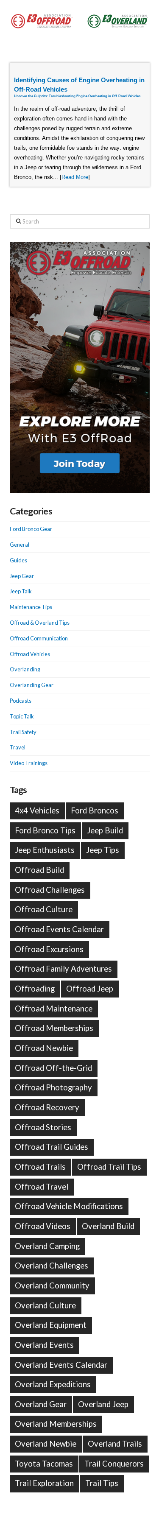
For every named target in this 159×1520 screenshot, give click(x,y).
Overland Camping (47, 1246)
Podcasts (20, 700)
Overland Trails (115, 1443)
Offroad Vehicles (30, 654)
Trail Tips (101, 1483)
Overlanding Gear (31, 685)
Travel (17, 747)
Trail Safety (23, 732)
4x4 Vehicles (37, 810)
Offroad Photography (53, 1087)
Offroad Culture (44, 909)
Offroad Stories (43, 1127)
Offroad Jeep (89, 988)
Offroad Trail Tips (109, 1166)
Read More (74, 177)
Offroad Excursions (49, 949)
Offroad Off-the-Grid (53, 1068)
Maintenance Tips (31, 607)
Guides (18, 560)
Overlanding (25, 669)
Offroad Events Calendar (59, 929)
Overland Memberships (56, 1423)
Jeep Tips (102, 850)
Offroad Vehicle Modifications (69, 1206)
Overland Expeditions (53, 1384)
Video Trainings (28, 763)
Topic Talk (22, 716)
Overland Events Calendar (61, 1364)
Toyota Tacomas (44, 1463)
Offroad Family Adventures (63, 968)
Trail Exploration (44, 1483)
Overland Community (52, 1285)
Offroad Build (39, 870)
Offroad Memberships (54, 1028)
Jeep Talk (21, 591)
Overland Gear (41, 1404)
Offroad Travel (41, 1186)
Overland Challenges (51, 1265)
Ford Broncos (94, 810)
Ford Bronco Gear (31, 528)
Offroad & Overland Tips (40, 622)
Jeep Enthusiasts (45, 850)
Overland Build (108, 1226)
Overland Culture (45, 1305)
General (19, 544)
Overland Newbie (45, 1443)
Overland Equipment (50, 1325)
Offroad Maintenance (53, 1008)
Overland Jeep (103, 1404)
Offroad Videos (42, 1226)
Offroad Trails (40, 1166)
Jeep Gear (22, 576)
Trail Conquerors (114, 1463)
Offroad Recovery (47, 1107)
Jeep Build (105, 830)
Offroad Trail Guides (51, 1146)
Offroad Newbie (44, 1048)
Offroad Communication (39, 638)
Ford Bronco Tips (45, 830)
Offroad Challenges (50, 889)
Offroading (35, 988)
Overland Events (44, 1345)
